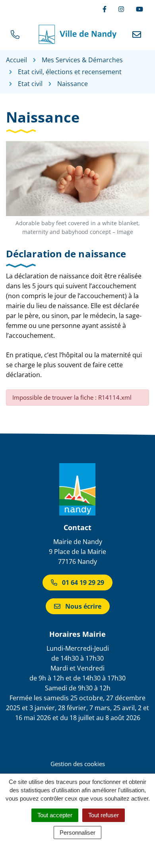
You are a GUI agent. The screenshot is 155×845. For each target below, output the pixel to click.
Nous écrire (83, 606)
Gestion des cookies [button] (77, 764)
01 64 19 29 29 (83, 582)
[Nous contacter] (138, 34)
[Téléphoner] (16, 34)
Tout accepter (54, 815)
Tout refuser (103, 815)
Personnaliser (77, 832)
